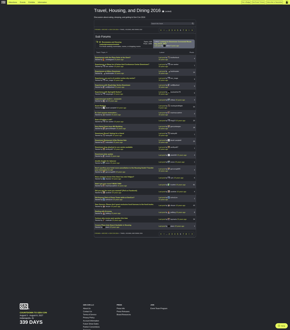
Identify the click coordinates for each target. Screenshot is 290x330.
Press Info (121, 308)
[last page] (192, 30)
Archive (104, 29)
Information (42, 2)
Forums (97, 29)
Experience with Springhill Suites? (108, 92)
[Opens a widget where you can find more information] (281, 326)
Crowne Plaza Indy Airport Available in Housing (113, 225)
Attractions (12, 2)
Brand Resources (124, 315)
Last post (157, 46)
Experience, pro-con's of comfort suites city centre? (115, 78)
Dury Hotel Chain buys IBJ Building (108, 126)
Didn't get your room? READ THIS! (108, 184)
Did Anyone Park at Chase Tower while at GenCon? (114, 197)
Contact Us (87, 311)
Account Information (91, 321)
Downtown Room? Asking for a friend (109, 133)
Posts (192, 52)
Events (22, 2)
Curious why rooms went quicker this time (111, 218)
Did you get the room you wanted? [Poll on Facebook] (116, 190)
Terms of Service (89, 315)
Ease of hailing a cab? (103, 119)
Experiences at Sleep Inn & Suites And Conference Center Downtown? (122, 64)
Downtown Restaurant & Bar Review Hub (111, 140)
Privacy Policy (88, 318)
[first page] (161, 30)
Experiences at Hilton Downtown (107, 71)
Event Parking (100, 106)
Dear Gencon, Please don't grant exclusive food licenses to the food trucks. (124, 204)
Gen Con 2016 (113, 29)
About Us (87, 308)
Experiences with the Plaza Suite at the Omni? (113, 57)
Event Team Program (158, 308)
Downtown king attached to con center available (114, 147)
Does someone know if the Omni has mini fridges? (114, 177)
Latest (162, 52)
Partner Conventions (91, 327)
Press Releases (123, 311)
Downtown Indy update (104, 154)
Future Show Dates (91, 324)
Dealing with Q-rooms (103, 211)
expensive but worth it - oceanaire (108, 99)
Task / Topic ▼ (102, 52)
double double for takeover (105, 161)
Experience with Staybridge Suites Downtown (112, 85)
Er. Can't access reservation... (106, 113)
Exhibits (31, 2)
